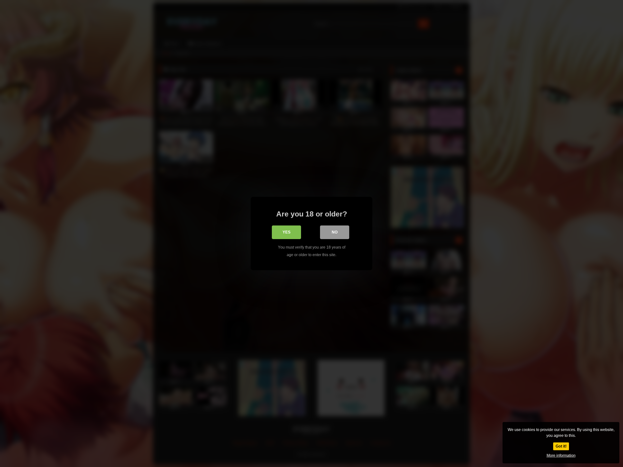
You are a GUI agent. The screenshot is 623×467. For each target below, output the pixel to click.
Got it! (561, 446)
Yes (287, 232)
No (335, 232)
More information (561, 455)
